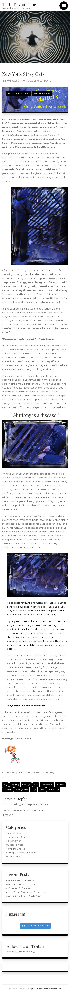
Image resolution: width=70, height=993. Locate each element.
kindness (60, 784)
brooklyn (26, 784)
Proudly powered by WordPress (46, 989)
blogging (15, 784)
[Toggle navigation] (63, 5)
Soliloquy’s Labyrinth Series (21, 852)
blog (5, 784)
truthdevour (53, 789)
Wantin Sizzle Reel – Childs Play (23, 896)
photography (22, 789)
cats (36, 784)
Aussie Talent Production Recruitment (27, 892)
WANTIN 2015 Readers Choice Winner (24, 810)
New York (7, 789)
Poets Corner (13, 841)
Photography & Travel (18, 93)
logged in (21, 804)
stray (33, 789)
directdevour (47, 784)
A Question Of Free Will (18, 888)
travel (41, 789)
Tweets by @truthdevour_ (20, 951)
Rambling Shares (42, 93)
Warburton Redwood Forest (21, 884)
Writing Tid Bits (14, 856)
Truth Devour (29, 81)
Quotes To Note (14, 845)
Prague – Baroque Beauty (20, 880)
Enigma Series (14, 833)
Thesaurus (7, 815)
